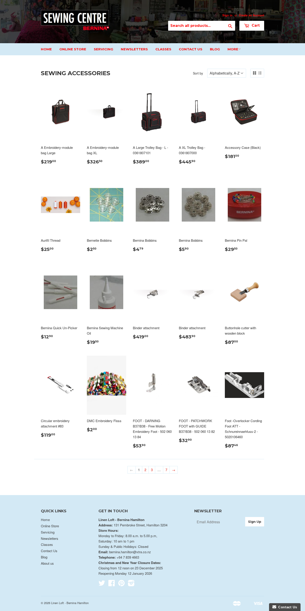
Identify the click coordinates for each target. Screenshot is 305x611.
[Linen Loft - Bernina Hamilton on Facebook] (111, 584)
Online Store (72, 49)
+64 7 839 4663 (128, 557)
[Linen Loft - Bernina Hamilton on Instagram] (131, 584)
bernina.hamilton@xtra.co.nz (130, 551)
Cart (255, 25)
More (233, 49)
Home (46, 49)
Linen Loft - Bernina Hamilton (70, 603)
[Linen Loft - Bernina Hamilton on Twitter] (101, 584)
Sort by (198, 73)
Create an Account (251, 15)
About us (47, 563)
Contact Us (190, 49)
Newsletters (134, 49)
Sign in (227, 15)
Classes (163, 49)
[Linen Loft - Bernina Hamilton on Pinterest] (121, 584)
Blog (215, 49)
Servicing (103, 49)
